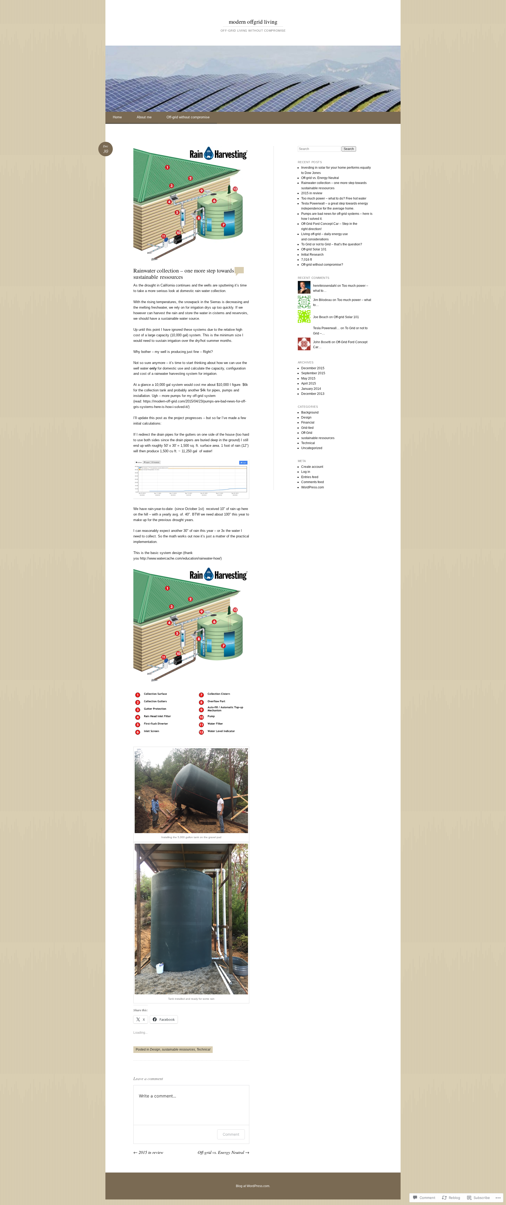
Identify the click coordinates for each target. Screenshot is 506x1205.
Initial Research (312, 254)
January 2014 (311, 389)
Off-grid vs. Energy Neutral (223, 1152)
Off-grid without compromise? (322, 264)
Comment (231, 1134)
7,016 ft (306, 259)
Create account (312, 467)
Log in (305, 472)
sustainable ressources (178, 1049)
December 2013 (312, 394)
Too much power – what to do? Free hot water (333, 198)
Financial (307, 422)
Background (310, 412)
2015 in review (148, 1152)
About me (144, 117)
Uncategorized (311, 448)
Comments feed (312, 482)
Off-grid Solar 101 (314, 249)
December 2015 (312, 368)
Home (117, 117)
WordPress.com (312, 487)
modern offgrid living (253, 21)
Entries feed (309, 477)
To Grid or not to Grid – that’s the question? (331, 244)
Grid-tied (307, 428)
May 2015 (308, 378)
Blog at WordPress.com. (253, 1186)
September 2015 (313, 373)
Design (155, 1049)
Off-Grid (306, 433)
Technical (203, 1049)
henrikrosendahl (325, 286)
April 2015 (308, 383)
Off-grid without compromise (188, 117)
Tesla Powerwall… (326, 328)
